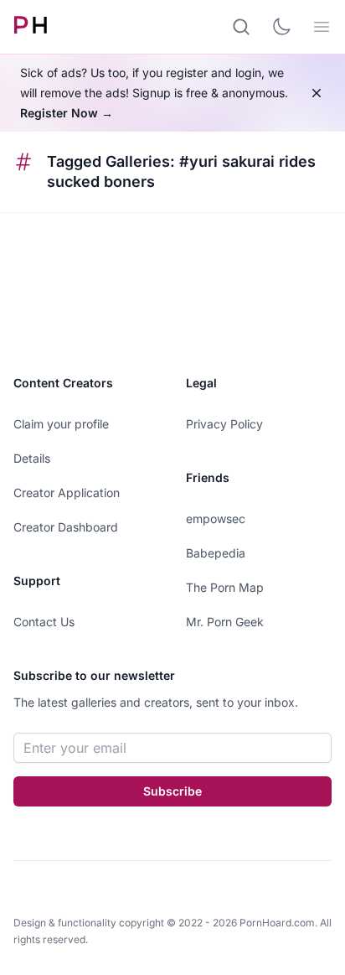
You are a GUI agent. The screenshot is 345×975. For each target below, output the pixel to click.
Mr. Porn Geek (225, 622)
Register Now (66, 113)
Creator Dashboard (65, 527)
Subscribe (172, 791)
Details (31, 458)
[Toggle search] (241, 27)
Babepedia (215, 553)
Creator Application (66, 492)
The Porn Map (225, 587)
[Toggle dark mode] (281, 27)
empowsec (215, 518)
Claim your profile (61, 424)
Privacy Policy (224, 424)
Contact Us (44, 622)
